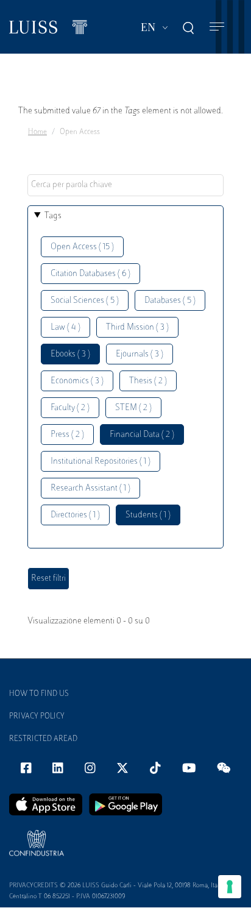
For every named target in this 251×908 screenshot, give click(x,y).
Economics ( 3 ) (77, 381)
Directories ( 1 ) (75, 515)
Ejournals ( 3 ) (139, 354)
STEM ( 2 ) (133, 408)
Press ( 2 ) (67, 434)
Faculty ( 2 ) (70, 408)
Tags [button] (53, 216)
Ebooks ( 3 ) (70, 354)
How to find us (39, 694)
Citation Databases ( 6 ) (90, 273)
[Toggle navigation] (217, 27)
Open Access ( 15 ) (82, 247)
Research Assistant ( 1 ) (90, 488)
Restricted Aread (43, 739)
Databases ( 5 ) (170, 300)
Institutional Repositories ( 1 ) (100, 461)
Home (37, 132)
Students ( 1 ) (148, 515)
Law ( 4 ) (65, 327)
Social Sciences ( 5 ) (85, 300)
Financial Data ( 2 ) (142, 434)
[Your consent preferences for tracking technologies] (229, 886)
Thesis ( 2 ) (148, 381)
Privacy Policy (37, 716)
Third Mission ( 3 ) (137, 327)
